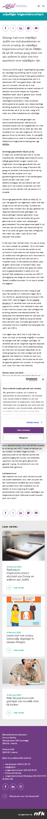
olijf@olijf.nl (10, 767)
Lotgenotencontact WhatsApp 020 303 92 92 (25, 776)
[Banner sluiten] (43, 379)
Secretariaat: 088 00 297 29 (17, 764)
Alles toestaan (23, 430)
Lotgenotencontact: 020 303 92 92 (21, 770)
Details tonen (33, 422)
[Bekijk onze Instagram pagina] (21, 787)
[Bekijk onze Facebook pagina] (5, 787)
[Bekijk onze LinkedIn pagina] (13, 787)
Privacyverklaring (13, 773)
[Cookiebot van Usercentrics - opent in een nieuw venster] (27, 379)
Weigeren (23, 438)
